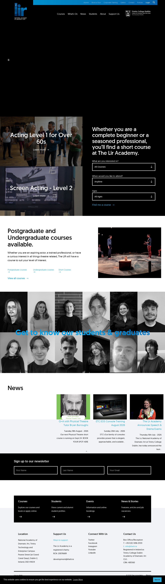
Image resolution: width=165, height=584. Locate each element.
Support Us (114, 14)
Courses (61, 14)
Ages (94, 190)
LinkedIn (92, 552)
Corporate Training (111, 2)
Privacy (148, 575)
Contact (131, 2)
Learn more (39, 149)
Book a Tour (96, 2)
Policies (140, 2)
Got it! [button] (157, 580)
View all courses (17, 278)
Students (93, 14)
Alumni (86, 2)
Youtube (92, 549)
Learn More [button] (78, 580)
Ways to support (60, 540)
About (103, 14)
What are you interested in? (105, 161)
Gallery (123, 2)
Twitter (91, 539)
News (83, 14)
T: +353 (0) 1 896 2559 (132, 543)
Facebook (92, 543)
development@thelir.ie (63, 559)
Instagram (92, 546)
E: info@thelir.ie (130, 546)
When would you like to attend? (107, 176)
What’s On (73, 14)
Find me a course (102, 204)
